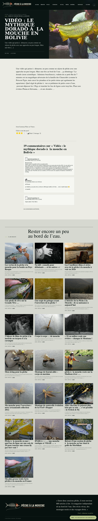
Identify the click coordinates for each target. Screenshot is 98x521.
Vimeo (33, 127)
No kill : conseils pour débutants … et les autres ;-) (47, 266)
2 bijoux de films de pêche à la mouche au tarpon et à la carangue (18, 338)
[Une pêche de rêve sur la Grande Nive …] (19, 288)
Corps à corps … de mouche (47, 336)
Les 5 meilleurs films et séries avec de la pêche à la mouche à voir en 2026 (78, 267)
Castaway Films (23, 127)
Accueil (6, 14)
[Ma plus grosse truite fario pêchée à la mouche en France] (19, 467)
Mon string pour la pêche (16, 371)
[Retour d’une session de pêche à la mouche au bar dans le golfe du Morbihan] (79, 429)
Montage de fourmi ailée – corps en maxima (46, 372)
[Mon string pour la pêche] (19, 360)
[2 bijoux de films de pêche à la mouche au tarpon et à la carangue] (19, 324)
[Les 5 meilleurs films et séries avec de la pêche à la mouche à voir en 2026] (79, 253)
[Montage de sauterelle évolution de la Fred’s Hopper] (49, 393)
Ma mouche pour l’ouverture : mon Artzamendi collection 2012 (18, 407)
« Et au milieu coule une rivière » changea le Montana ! (78, 337)
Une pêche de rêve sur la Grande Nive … (15, 301)
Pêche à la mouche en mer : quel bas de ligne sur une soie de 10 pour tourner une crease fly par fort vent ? (19, 444)
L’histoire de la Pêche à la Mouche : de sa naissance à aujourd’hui (77, 302)
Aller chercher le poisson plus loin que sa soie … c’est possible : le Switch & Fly (79, 407)
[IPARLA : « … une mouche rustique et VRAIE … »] (49, 429)
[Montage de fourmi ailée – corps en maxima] (49, 360)
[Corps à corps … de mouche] (49, 324)
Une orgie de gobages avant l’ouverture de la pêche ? (47, 301)
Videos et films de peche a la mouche (17, 14)
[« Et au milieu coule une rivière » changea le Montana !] (79, 324)
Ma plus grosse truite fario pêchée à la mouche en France (18, 479)
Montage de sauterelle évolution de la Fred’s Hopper (49, 406)
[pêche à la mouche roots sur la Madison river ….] (79, 360)
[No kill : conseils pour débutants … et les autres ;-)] (49, 253)
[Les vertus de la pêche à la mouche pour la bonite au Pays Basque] (19, 253)
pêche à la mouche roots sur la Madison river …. (78, 372)
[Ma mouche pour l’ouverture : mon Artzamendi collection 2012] (19, 393)
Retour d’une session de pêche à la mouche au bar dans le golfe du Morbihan (78, 443)
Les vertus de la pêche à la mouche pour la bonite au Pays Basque (18, 267)
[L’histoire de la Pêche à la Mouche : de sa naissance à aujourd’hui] (79, 288)
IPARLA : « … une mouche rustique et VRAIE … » (47, 442)
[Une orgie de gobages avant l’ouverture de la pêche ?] (49, 288)
